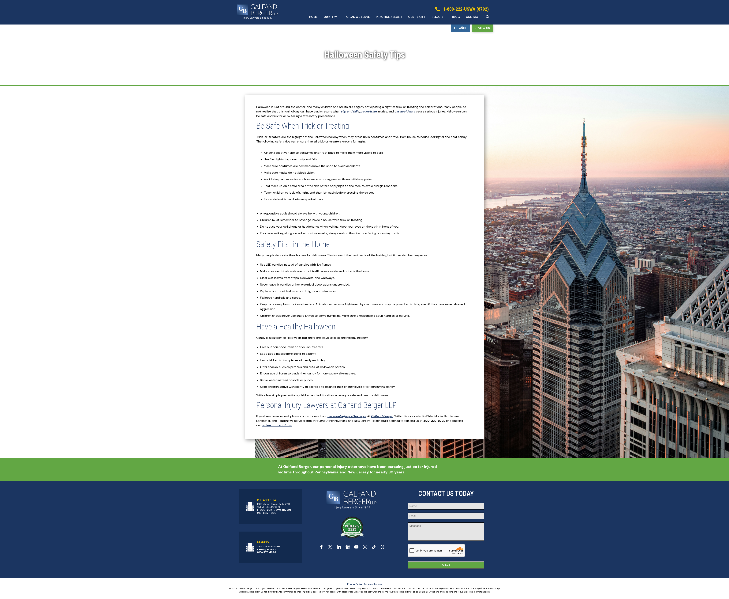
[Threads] (383, 548)
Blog (456, 17)
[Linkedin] (339, 548)
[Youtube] (356, 548)
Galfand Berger (382, 416)
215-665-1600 (266, 513)
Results (437, 17)
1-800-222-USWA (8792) (274, 510)
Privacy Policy (354, 584)
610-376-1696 (266, 552)
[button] (488, 16)
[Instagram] (365, 548)
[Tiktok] (374, 548)
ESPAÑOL (460, 28)
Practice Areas (388, 17)
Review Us (482, 28)
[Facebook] (321, 548)
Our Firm (330, 17)
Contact (473, 17)
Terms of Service (373, 584)
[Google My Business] (348, 548)
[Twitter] (330, 548)
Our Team (415, 17)
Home (313, 17)
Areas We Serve (358, 17)
